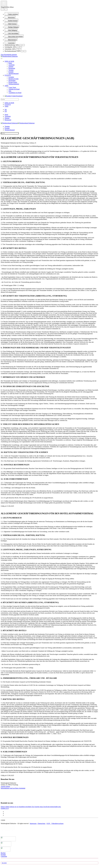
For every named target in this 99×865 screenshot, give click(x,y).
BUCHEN (4, 863)
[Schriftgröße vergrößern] (20, 47)
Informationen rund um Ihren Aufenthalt (13, 788)
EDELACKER (9, 61)
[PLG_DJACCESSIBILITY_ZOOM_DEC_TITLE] (20, 45)
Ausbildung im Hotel (15, 92)
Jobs (10, 91)
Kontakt (11, 72)
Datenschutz (41, 823)
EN (6, 111)
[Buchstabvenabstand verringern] (22, 51)
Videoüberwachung (57, 823)
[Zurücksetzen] (2, 9)
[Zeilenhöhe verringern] (17, 49)
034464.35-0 (5, 808)
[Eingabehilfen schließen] (5, 9)
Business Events (13, 79)
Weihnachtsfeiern (14, 84)
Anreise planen (5, 786)
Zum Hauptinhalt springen (9, 54)
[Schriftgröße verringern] (18, 47)
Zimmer (11, 66)
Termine (11, 70)
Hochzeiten (12, 80)
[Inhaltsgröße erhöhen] (23, 45)
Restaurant (12, 68)
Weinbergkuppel (14, 73)
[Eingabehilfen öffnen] (4, 3)
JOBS (6, 86)
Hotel (10, 63)
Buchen (3, 853)
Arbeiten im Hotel (14, 89)
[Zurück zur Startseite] (9, 56)
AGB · (48, 823)
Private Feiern (13, 82)
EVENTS (8, 75)
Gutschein (4, 856)
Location (11, 77)
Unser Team (12, 87)
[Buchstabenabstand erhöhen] (25, 51)
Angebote (12, 65)
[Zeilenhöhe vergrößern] (20, 49)
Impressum (33, 823)
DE (6, 109)
